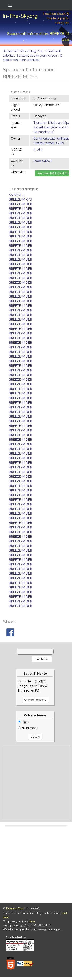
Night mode (29, 728)
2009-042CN (42, 161)
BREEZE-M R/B (20, 199)
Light (25, 722)
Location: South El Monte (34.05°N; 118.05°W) (56, 18)
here (32, 921)
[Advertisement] (36, 782)
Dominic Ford (15, 908)
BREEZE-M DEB (20, 204)
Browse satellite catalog (20, 51)
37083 (37, 149)
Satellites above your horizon (37, 55)
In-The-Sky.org (20, 16)
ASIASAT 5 (16, 195)
